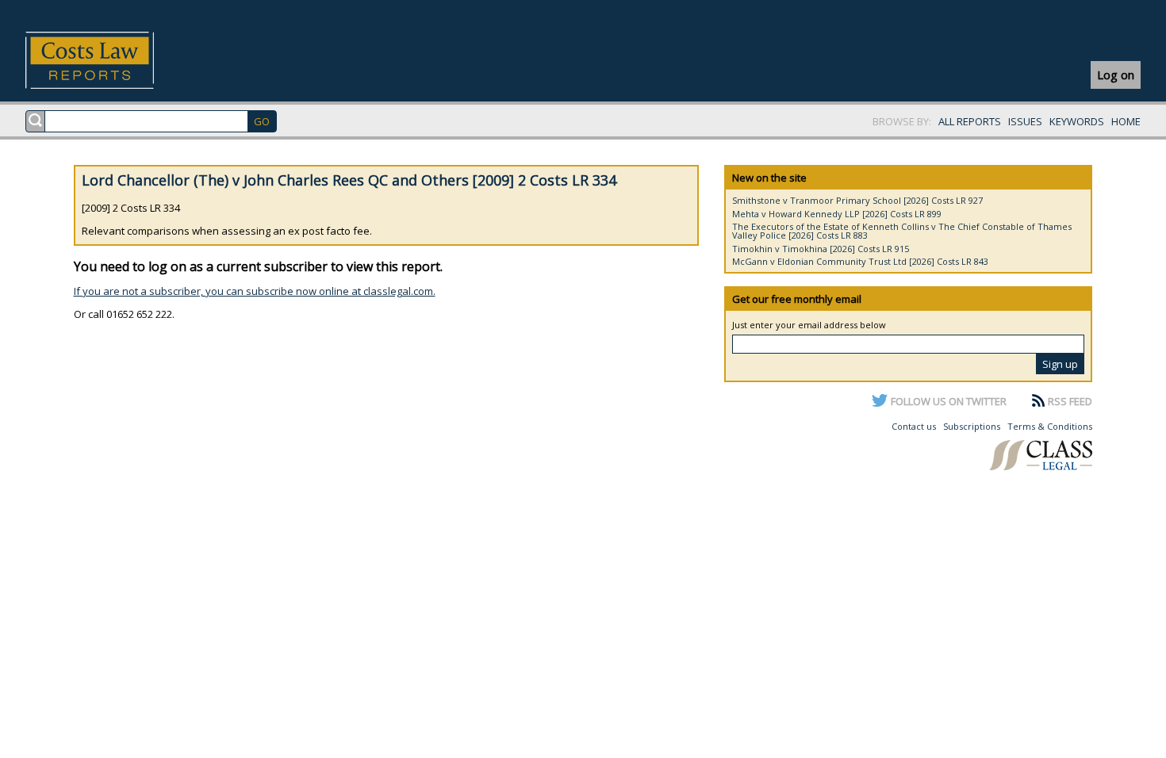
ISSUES (1025, 121)
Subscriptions (971, 426)
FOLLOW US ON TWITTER (949, 401)
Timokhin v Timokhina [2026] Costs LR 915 (820, 249)
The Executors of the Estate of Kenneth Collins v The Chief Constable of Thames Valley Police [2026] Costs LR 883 (902, 230)
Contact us (914, 426)
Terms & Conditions (1049, 426)
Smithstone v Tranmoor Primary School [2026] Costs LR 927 (857, 200)
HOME (1126, 121)
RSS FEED (1070, 401)
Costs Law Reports (108, 60)
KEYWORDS (1076, 121)
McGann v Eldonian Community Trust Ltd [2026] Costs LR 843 (860, 261)
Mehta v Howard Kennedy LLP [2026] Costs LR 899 (837, 214)
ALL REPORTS (969, 121)
